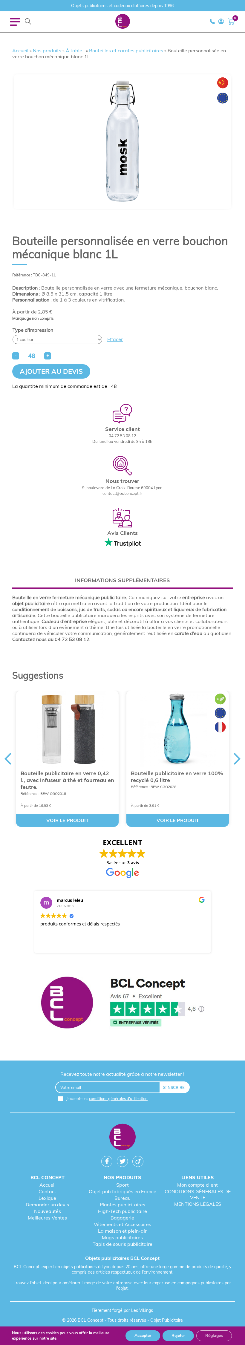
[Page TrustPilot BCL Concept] (122, 1003)
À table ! (75, 50)
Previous (8, 759)
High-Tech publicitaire (122, 1211)
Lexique (47, 1198)
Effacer (115, 339)
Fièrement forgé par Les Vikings (122, 1310)
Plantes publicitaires (122, 1205)
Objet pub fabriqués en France (122, 1191)
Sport (122, 1185)
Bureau (122, 1198)
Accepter (142, 1335)
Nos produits (47, 50)
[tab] (122, 580)
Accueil (20, 50)
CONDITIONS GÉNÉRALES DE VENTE (198, 1194)
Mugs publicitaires (122, 1237)
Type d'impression (33, 330)
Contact (47, 1191)
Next (237, 759)
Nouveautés (47, 1211)
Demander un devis (47, 1205)
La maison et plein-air (122, 1231)
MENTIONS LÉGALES (197, 1204)
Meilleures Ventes (47, 1218)
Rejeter (178, 1335)
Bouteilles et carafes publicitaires (126, 50)
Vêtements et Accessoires (122, 1224)
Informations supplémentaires (122, 580)
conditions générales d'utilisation (118, 1098)
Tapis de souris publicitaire (122, 1244)
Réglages (214, 1335)
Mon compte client (197, 1185)
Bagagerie (122, 1218)
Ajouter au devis (51, 371)
